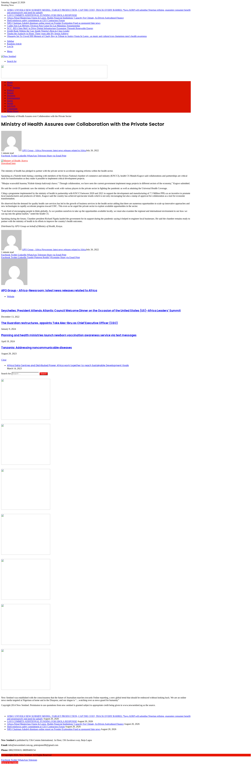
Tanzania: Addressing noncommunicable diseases (36, 348)
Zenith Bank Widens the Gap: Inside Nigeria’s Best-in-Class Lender (38, 31)
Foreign (16, 87)
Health (10, 103)
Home (10, 82)
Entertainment (13, 98)
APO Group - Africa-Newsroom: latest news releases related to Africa (54, 150)
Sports (10, 101)
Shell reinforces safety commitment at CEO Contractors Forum (36, 20)
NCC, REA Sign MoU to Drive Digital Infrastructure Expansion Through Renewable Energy (50, 28)
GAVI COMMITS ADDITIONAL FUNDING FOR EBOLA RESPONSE (42, 15)
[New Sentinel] (8, 56)
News (9, 85)
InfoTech (11, 106)
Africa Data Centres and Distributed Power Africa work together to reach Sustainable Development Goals (68, 365)
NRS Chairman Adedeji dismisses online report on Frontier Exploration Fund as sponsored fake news (53, 23)
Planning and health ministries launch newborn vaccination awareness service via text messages (68, 335)
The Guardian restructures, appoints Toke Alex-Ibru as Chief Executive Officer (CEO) (59, 323)
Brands (10, 93)
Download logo (8, 163)
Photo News (12, 111)
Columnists (12, 108)
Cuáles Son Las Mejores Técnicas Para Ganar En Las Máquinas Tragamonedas (43, 25)
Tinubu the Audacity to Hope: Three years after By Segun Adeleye (37, 33)
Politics (10, 90)
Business (11, 95)
